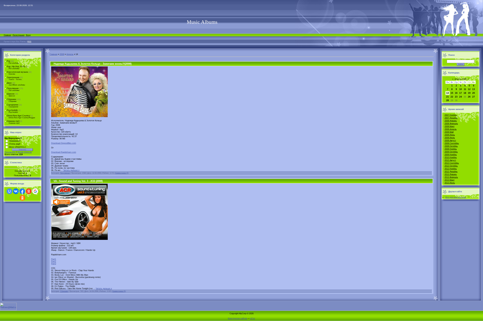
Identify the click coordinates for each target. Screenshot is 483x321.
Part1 (53, 259)
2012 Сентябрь (452, 163)
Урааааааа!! (15, 141)
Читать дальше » (71, 170)
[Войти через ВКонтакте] (16, 191)
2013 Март (450, 180)
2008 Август (450, 140)
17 (460, 93)
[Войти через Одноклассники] (22, 198)
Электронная (13, 77)
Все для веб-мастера (455, 197)
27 (473, 96)
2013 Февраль (451, 177)
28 (447, 100)
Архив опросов (24, 152)
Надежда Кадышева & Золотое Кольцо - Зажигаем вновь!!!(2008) (93, 63)
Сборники (11, 99)
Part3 (53, 263)
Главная (7, 35)
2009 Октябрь (451, 152)
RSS (29, 41)
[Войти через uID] (9, 191)
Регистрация (18, 35)
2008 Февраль (451, 123)
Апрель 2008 (461, 79)
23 (456, 96)
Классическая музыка (17, 72)
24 (460, 96)
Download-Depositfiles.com (63, 143)
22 (452, 96)
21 (447, 96)
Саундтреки (12, 105)
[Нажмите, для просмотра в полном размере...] (79, 116)
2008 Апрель (451, 129)
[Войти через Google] (35, 191)
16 (456, 93)
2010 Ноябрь (451, 157)
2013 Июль (450, 183)
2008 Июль (450, 137)
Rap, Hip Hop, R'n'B (16, 66)
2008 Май (449, 132)
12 (469, 89)
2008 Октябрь (451, 146)
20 (473, 93)
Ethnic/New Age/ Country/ (18, 115)
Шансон (10, 94)
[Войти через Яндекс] (29, 191)
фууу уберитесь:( (17, 147)
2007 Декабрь (451, 118)
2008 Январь (451, 121)
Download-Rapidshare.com (63, 152)
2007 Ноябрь (451, 115)
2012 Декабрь (451, 171)
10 (460, 89)
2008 (62, 54)
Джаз (9, 83)
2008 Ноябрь (451, 149)
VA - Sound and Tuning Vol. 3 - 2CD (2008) (78, 181)
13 (473, 89)
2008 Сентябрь (452, 143)
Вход (28, 35)
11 (465, 89)
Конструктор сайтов (237, 318)
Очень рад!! (14, 144)
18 (465, 93)
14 (447, 93)
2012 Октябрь (451, 166)
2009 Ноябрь (451, 154)
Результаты (10, 152)
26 (469, 96)
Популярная (12, 88)
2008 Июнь (450, 135)
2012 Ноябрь (451, 169)
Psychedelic (12, 110)
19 (469, 93)
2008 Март (450, 126)
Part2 (53, 261)
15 (452, 93)
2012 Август (450, 160)
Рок (8, 61)
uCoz (252, 318)
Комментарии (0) (121, 173)
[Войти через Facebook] (22, 191)
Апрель (69, 54)
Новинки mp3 (13, 121)
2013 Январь (451, 174)
